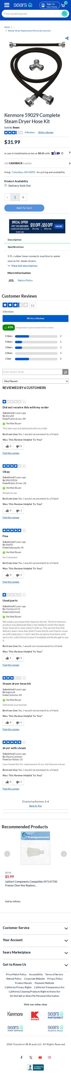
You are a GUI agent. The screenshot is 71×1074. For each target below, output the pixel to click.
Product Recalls (23, 982)
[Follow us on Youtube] (40, 1057)
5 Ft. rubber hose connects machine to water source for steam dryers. (34, 258)
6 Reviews (30, 132)
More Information (19, 272)
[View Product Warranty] (11, 280)
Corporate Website (34, 978)
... (14, 27)
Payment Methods (44, 982)
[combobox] (35, 14)
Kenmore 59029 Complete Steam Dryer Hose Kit (32, 118)
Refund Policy (13, 978)
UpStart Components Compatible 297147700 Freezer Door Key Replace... (31, 883)
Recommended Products (25, 826)
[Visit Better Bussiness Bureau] (35, 1067)
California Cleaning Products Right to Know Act (34, 991)
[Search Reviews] (65, 372)
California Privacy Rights (18, 987)
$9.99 (8, 872)
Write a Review (45, 132)
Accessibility (36, 974)
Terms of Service (54, 974)
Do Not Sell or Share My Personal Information (34, 995)
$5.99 (9, 876)
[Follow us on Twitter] (30, 1057)
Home (7, 27)
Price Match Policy (16, 974)
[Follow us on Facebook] (21, 1057)
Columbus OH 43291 (23, 172)
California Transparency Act (49, 987)
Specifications (16, 246)
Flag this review (11, 453)
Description (14, 239)
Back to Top (35, 805)
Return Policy (25, 280)
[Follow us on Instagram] (49, 1057)
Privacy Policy (55, 978)
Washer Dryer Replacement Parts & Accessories (29, 30)
